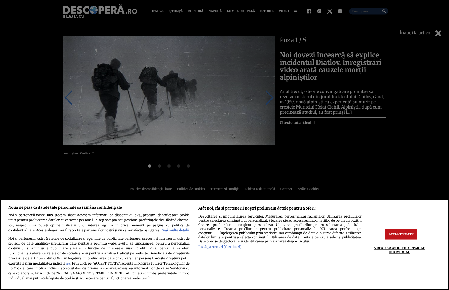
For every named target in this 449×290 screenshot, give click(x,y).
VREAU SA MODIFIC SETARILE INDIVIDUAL (399, 250)
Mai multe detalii (175, 230)
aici (68, 263)
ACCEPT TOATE (401, 234)
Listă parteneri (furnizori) (219, 247)
